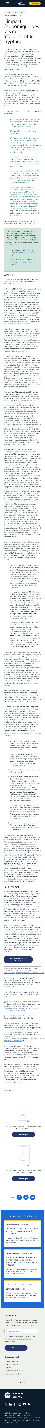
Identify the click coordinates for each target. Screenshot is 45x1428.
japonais (15, 255)
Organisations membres (12, 1374)
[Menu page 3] (24, 1382)
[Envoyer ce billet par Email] (32, 1197)
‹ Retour (12, 1197)
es (22, 13)
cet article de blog (28, 223)
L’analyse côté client (15, 1289)
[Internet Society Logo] (13, 1395)
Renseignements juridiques (13, 1418)
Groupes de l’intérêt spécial (14, 1371)
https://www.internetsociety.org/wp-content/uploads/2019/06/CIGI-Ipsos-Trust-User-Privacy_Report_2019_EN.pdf (21, 1008)
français (30, 250)
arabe (14, 264)
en (9, 13)
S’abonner (16, 1348)
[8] (19, 864)
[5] (15, 515)
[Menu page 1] (20, 1382)
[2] (23, 308)
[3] (4, 378)
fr (15, 13)
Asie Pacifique (10, 1090)
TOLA (15, 51)
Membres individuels (11, 1364)
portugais (31, 252)
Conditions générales (12, 1339)
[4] (39, 489)
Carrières (29, 1420)
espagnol (22, 252)
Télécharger (23, 1134)
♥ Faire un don (34, 3)
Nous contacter (18, 1420)
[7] (35, 855)
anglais (14, 252)
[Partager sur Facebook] (19, 1197)
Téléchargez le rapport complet (18, 959)
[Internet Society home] (22, 3)
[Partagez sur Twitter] (26, 1197)
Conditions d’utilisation (25, 1415)
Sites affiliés (15, 1422)
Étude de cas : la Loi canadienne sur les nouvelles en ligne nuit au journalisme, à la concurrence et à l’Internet (22, 1261)
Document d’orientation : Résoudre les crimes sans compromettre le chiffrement (22, 1231)
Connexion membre (11, 1361)
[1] (10, 295)
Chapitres (7, 1367)
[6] (5, 676)
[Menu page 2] (22, 1382)
